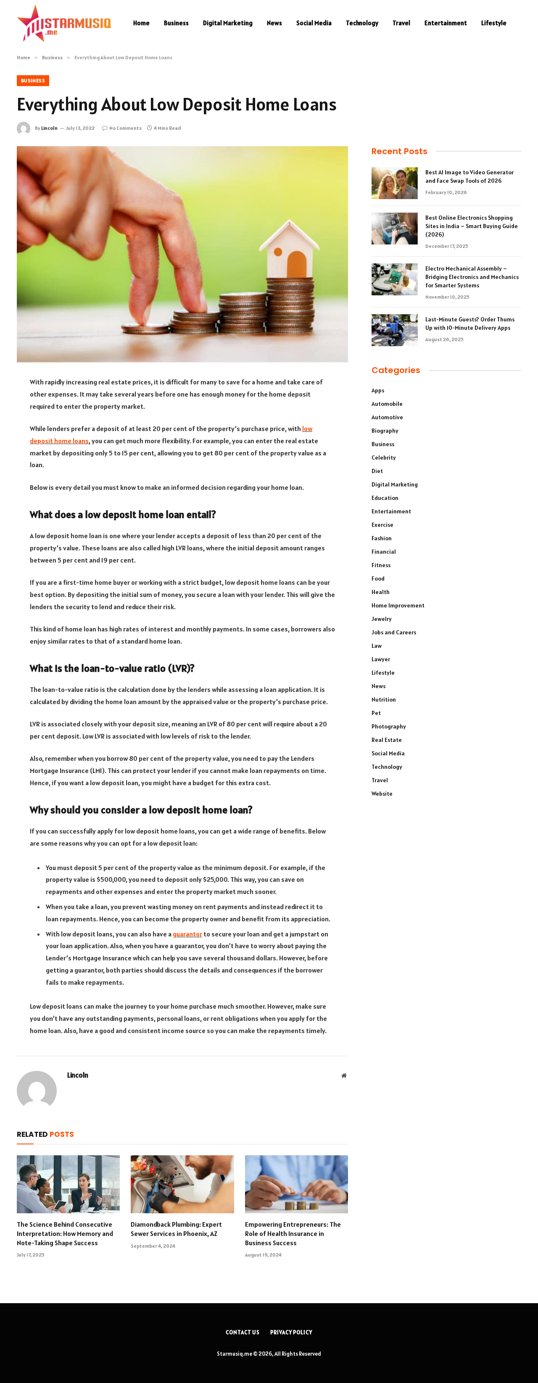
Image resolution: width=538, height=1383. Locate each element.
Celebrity (384, 457)
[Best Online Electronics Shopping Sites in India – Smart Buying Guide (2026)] (395, 229)
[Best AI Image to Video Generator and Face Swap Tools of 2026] (395, 183)
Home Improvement (398, 605)
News (274, 23)
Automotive (387, 417)
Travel (401, 23)
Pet (376, 713)
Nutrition (384, 699)
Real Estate (387, 740)
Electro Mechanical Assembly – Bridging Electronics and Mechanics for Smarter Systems (472, 277)
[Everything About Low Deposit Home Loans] (182, 254)
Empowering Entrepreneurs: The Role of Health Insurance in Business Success (293, 1233)
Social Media (314, 23)
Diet (377, 471)
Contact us (243, 1332)
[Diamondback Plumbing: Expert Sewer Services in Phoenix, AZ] (182, 1184)
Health (381, 592)
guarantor (187, 934)
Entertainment (446, 23)
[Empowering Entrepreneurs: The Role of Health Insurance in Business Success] (296, 1184)
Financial (384, 551)
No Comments (125, 128)
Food (378, 578)
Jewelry (382, 619)
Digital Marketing (228, 23)
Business (176, 23)
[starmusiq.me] (64, 23)
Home (141, 23)
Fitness (381, 565)
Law (377, 645)
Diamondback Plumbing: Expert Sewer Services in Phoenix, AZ (176, 1229)
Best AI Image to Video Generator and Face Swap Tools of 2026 (469, 176)
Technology (362, 23)
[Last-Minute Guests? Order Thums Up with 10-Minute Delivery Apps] (395, 330)
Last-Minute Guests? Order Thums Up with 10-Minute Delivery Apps (469, 323)
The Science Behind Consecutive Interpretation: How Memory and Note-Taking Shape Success (65, 1233)
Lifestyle (493, 23)
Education (385, 498)
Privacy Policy (291, 1332)
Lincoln (49, 128)
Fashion (382, 538)
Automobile (387, 404)
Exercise (382, 524)
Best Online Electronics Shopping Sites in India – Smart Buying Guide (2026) (471, 226)
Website (382, 793)
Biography (385, 430)
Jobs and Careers (394, 632)
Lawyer (381, 659)
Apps (378, 390)
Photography (389, 726)
